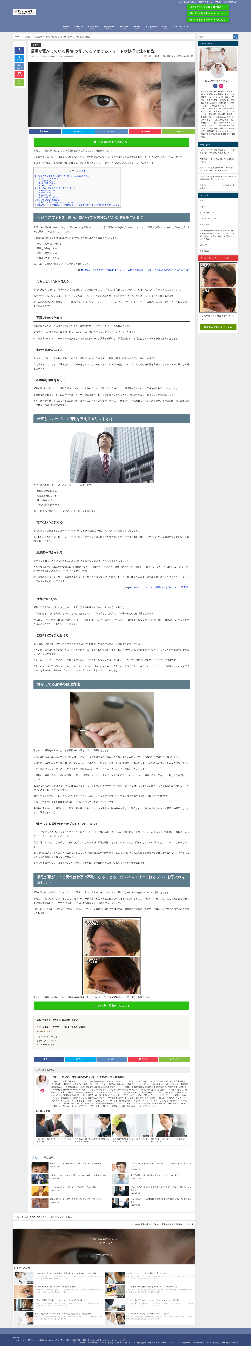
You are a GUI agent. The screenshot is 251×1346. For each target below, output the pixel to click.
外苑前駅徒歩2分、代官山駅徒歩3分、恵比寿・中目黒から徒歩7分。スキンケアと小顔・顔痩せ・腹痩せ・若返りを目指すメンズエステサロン (218, 235)
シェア (19, 52)
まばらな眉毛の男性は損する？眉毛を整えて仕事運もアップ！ (161, 1224)
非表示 (82, 171)
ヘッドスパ (204, 225)
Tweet (19, 60)
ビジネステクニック (208, 212)
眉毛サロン (31, 1340)
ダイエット (204, 207)
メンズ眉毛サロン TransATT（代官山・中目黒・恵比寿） (62, 1027)
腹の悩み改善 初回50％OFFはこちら (208, 20)
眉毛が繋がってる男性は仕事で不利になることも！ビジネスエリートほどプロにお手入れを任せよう (77, 205)
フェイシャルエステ (208, 219)
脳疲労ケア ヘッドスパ (46, 1041)
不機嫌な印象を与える (47, 185)
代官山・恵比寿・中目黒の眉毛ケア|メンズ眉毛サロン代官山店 (170, 56)
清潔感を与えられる (46, 192)
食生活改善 (204, 251)
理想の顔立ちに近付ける (48, 197)
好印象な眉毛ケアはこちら (114, 142)
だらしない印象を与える (48, 178)
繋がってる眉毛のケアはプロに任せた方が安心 (56, 202)
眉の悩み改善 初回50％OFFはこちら (208, 7)
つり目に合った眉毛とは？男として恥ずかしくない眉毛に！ (45, 1217)
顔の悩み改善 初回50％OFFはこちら (208, 13)
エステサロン (21, 1340)
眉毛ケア (36, 45)
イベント (203, 201)
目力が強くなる (45, 195)
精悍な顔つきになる (46, 190)
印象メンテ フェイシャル (47, 1037)
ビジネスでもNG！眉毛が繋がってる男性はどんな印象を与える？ (63, 176)
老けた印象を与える (46, 183)
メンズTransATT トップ (46, 1045)
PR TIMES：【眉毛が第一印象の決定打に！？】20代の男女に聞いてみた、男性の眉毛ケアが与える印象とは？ (135, 270)
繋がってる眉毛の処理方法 (47, 200)
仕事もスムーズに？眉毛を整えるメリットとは (55, 188)
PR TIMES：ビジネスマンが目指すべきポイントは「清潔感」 (159, 587)
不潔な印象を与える (46, 181)
